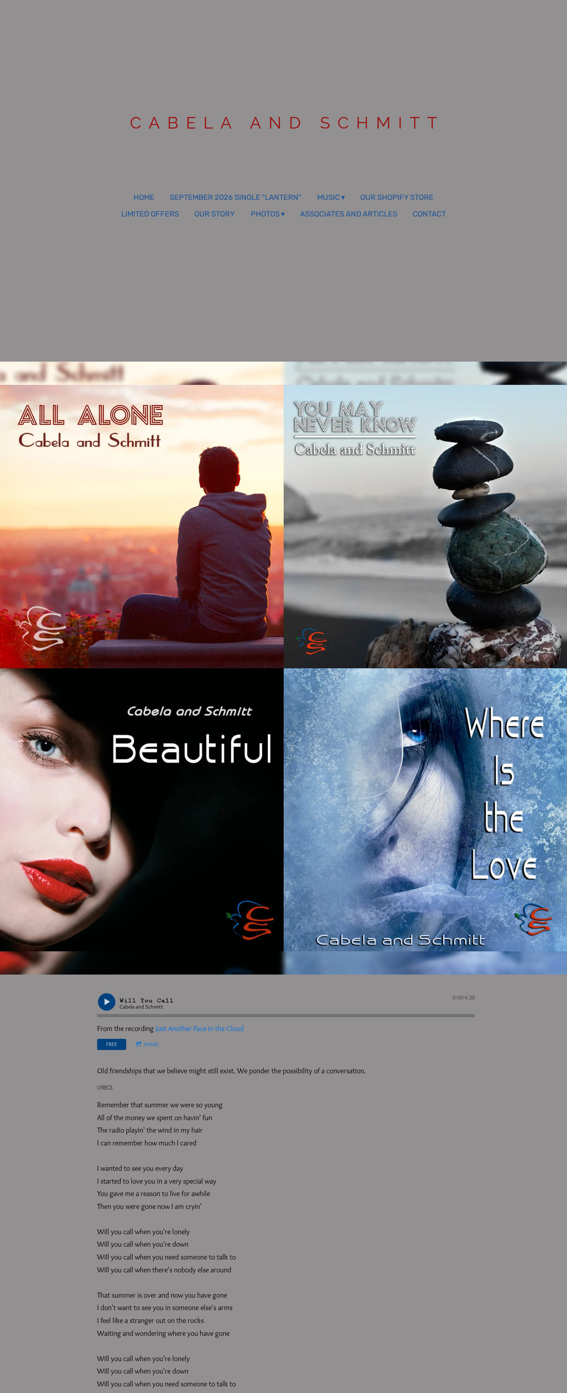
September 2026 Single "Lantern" (235, 197)
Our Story (214, 214)
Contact (429, 214)
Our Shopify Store (396, 197)
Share (151, 1044)
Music (328, 197)
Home (144, 197)
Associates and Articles (348, 214)
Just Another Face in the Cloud (200, 1028)
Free (111, 1044)
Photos (265, 214)
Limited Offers (150, 214)
